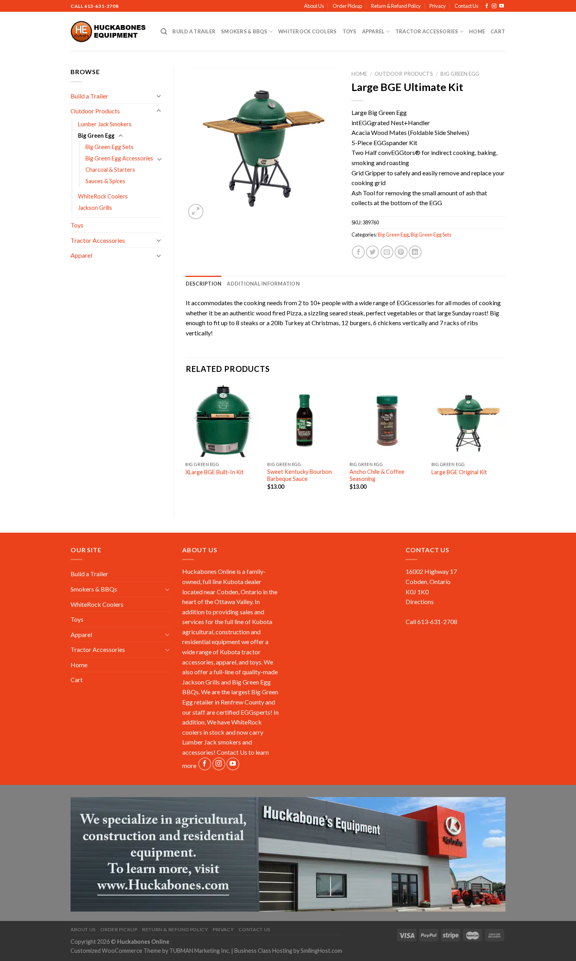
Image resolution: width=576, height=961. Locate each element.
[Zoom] (195, 211)
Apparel (373, 31)
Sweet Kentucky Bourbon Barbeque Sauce (299, 475)
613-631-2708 (101, 6)
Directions (420, 601)
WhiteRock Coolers (307, 31)
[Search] (164, 31)
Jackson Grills (95, 207)
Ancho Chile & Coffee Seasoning (377, 475)
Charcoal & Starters (110, 169)
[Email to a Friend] (386, 252)
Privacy (437, 6)
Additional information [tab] (263, 283)
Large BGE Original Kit (459, 472)
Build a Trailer (194, 31)
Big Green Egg (96, 135)
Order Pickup (347, 6)
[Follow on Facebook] (486, 6)
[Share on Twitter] (372, 252)
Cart (498, 31)
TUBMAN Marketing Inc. (199, 950)
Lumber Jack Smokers (105, 124)
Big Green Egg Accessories (119, 158)
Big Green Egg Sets (109, 147)
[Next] (505, 443)
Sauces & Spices (105, 181)
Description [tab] (204, 283)
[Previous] (186, 443)
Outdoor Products (95, 111)
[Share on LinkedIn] (415, 252)
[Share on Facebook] (358, 252)
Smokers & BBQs (244, 31)
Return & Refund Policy (396, 6)
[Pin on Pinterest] (401, 252)
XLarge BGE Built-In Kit (214, 472)
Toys (349, 31)
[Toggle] (159, 95)
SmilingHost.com (321, 950)
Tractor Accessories (426, 31)
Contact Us (466, 6)
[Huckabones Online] (110, 32)
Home (477, 31)
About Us (314, 6)
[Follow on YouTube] (501, 6)
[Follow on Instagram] (494, 6)
